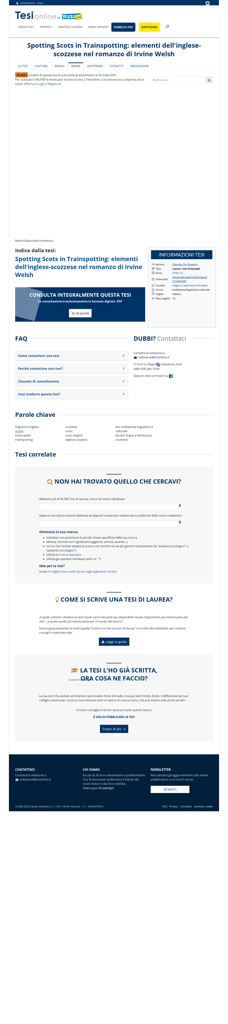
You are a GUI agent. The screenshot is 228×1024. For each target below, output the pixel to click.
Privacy (173, 806)
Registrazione (27, 3)
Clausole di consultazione (38, 381)
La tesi (23, 66)
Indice (75, 66)
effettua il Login (34, 84)
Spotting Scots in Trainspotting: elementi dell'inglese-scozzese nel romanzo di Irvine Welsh (78, 267)
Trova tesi (25, 27)
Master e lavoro (70, 27)
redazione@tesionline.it (154, 357)
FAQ (164, 806)
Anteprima (95, 66)
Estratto (117, 66)
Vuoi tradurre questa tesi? (39, 394)
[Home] (49, 15)
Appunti (45, 27)
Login (40, 3)
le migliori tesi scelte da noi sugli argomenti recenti (82, 571)
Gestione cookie (203, 806)
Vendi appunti (98, 27)
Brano (59, 66)
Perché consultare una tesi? (40, 368)
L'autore (41, 66)
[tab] (71, 356)
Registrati (54, 84)
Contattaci (186, 806)
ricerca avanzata (70, 555)
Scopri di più (112, 729)
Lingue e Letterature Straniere (190, 285)
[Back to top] (221, 1017)
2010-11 (177, 272)
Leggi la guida (116, 642)
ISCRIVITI (170, 789)
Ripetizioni (149, 27)
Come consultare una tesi (38, 355)
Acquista (82, 313)
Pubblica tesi (123, 27)
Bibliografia (140, 66)
